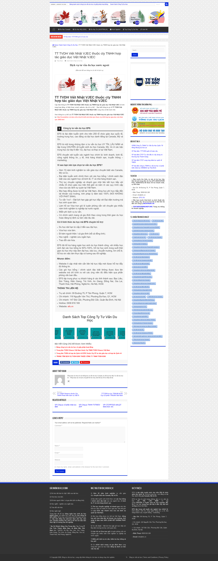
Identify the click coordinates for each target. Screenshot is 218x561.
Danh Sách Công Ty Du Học (119, 4)
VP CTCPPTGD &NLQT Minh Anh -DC (112, 406)
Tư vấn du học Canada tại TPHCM (143, 333)
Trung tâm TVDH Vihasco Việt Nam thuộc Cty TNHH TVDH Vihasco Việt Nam (83, 350)
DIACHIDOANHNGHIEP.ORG (143, 207)
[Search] (166, 4)
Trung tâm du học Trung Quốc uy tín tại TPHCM (146, 227)
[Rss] (127, 557)
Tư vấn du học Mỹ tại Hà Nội (141, 263)
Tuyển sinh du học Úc (139, 237)
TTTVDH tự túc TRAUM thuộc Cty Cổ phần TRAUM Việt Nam (112, 393)
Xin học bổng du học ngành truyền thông (145, 303)
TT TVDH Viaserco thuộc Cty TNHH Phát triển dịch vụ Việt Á (68, 393)
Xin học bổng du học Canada (141, 280)
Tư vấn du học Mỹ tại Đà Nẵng (142, 273)
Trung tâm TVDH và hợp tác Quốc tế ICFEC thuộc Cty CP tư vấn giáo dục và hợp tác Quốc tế (88, 353)
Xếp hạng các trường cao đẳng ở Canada (145, 326)
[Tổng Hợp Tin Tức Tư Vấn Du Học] (109, 16)
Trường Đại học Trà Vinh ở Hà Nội (143, 240)
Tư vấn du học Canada (155, 237)
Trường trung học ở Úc (140, 306)
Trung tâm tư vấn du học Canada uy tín (144, 283)
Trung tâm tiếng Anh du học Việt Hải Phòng (145, 253)
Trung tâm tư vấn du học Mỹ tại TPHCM (144, 319)
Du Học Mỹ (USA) (80, 29)
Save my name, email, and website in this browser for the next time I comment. (83, 467)
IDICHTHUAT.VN (148, 203)
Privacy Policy (163, 557)
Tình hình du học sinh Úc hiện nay (143, 309)
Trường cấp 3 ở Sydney (140, 243)
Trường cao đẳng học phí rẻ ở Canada (144, 250)
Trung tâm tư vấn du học (140, 234)
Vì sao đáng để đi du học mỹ (141, 313)
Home (54, 29)
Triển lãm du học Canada (155, 296)
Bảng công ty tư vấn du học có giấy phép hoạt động (74, 347)
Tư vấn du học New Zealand (141, 257)
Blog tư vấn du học (135, 557)
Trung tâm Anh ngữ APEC (140, 316)
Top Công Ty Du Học (131, 29)
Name (57, 446)
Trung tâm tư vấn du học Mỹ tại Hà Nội (144, 270)
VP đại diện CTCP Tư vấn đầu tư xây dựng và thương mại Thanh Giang (85, 37)
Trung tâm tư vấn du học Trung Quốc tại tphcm (146, 247)
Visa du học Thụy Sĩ (139, 342)
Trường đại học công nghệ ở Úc (142, 290)
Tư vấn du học (154, 234)
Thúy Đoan (60, 60)
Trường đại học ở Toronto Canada (143, 323)
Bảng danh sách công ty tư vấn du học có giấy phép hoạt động (89, 4)
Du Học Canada (65, 29)
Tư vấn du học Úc (138, 329)
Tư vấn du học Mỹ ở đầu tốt (141, 286)
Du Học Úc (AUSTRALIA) (99, 29)
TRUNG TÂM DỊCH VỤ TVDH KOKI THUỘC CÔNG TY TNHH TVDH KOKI (81, 356)
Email (57, 453)
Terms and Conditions (150, 557)
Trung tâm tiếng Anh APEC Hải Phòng (144, 300)
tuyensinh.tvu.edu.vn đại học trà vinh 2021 (145, 224)
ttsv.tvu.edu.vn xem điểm (140, 267)
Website (57, 460)
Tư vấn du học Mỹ (158, 220)
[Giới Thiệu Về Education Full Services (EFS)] (90, 217)
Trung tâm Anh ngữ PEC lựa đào (142, 276)
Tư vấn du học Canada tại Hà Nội (142, 260)
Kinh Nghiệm (116, 29)
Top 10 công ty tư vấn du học (141, 220)
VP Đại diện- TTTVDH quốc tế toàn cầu (145, 151)
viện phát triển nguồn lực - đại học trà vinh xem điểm (147, 336)
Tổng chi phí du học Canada (141, 339)
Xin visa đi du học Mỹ (139, 296)
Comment (58, 425)
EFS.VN (142, 197)
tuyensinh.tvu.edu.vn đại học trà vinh (143, 230)
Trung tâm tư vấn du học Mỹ (141, 293)
